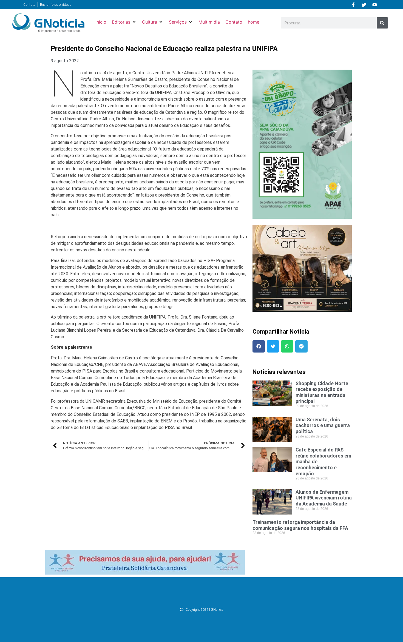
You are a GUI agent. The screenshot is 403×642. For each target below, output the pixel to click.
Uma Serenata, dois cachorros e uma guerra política (323, 425)
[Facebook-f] (353, 4)
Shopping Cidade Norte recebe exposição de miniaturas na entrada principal (322, 392)
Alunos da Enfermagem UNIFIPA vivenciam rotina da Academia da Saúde (324, 498)
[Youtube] (374, 4)
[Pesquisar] (382, 23)
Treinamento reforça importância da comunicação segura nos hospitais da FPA (300, 525)
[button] (124, 22)
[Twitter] (364, 4)
